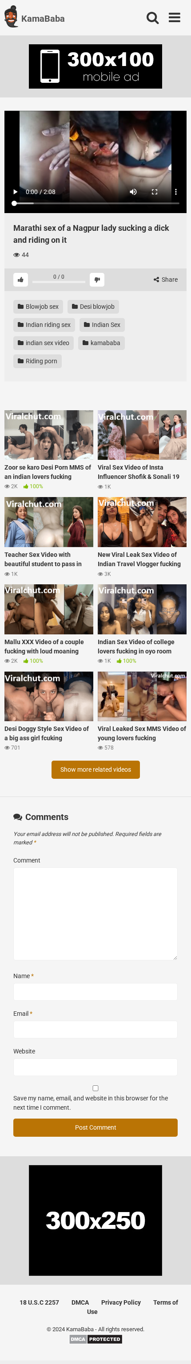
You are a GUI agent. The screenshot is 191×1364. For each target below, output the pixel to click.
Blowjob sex (41, 306)
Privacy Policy (121, 1302)
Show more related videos (95, 769)
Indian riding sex (47, 324)
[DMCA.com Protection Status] (96, 1342)
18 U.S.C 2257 (39, 1302)
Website (24, 1051)
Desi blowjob (97, 306)
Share (169, 279)
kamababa (104, 342)
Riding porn (40, 361)
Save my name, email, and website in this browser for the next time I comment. (90, 1103)
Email (22, 1013)
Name (23, 975)
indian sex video (46, 342)
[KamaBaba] (11, 17)
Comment (26, 860)
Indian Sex (105, 324)
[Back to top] (175, 1346)
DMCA (80, 1302)
